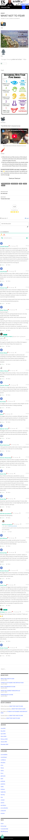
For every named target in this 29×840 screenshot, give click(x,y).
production (3, 810)
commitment (4, 757)
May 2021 (3, 731)
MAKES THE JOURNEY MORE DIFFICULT (10, 690)
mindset (3, 13)
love (2, 797)
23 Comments (16, 18)
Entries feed (3, 826)
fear (21, 183)
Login (27, 218)
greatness (3, 784)
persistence (3, 805)
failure (2, 767)
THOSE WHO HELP (5, 197)
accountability (4, 754)
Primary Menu (27, 7)
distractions (15, 183)
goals (2, 778)
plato (3, 185)
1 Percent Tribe (5, 7)
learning (3, 794)
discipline (3, 762)
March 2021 (3, 736)
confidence (3, 759)
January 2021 (4, 741)
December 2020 (4, 744)
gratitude (3, 781)
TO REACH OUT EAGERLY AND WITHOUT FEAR (12, 682)
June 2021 (3, 728)
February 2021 (4, 739)
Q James (11, 18)
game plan (3, 776)
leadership (3, 792)
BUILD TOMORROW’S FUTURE (8, 686)
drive (2, 765)
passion (2, 802)
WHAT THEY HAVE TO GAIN (7, 678)
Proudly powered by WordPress (7, 838)
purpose (3, 813)
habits (2, 786)
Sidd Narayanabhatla (12, 526)
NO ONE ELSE (4, 192)
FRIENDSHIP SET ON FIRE (7, 694)
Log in (2, 823)
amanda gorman (6, 183)
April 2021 (3, 733)
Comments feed (4, 828)
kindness (3, 789)
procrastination (4, 808)
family (2, 770)
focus (25, 183)
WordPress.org (4, 831)
